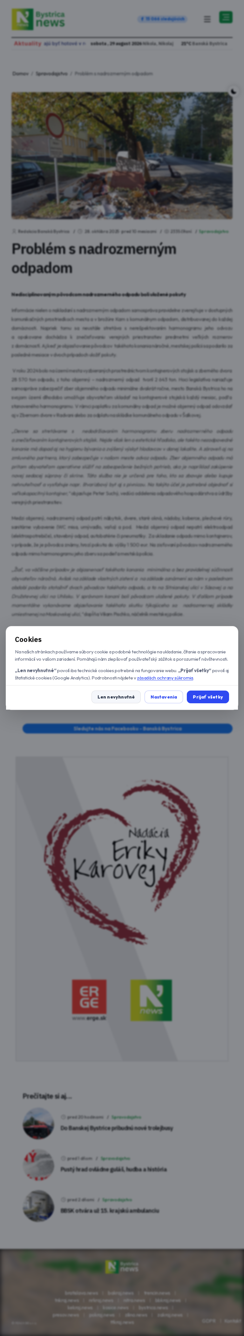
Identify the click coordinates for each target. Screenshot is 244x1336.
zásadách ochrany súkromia (165, 678)
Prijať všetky (208, 697)
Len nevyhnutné (116, 697)
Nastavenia (164, 697)
